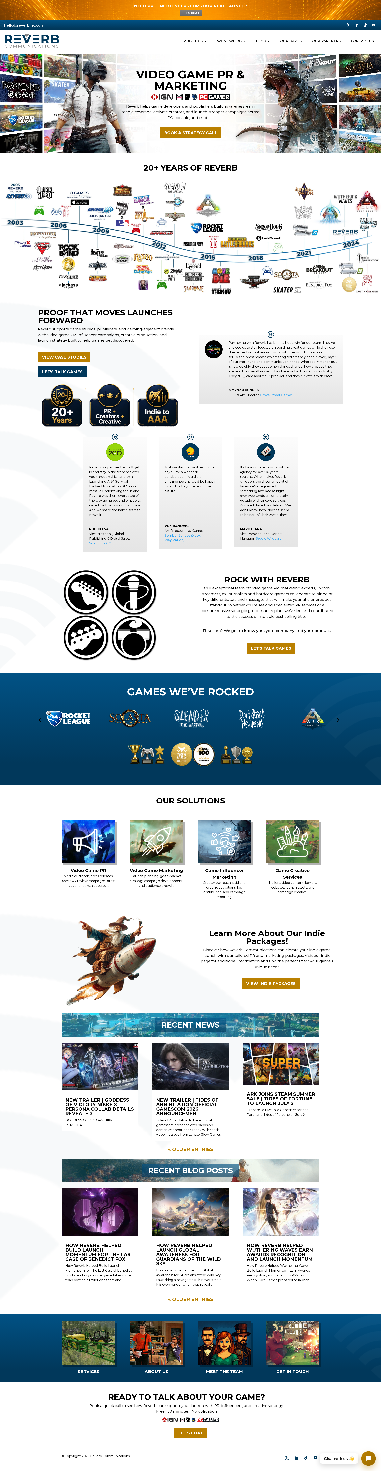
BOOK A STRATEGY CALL (190, 132)
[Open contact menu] (368, 1458)
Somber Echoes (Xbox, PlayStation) (183, 538)
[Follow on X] (348, 25)
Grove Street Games (276, 395)
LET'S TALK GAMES (62, 371)
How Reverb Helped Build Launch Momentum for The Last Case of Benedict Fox (99, 1252)
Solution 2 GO (100, 543)
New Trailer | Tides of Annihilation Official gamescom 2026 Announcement (187, 1106)
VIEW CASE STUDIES (64, 357)
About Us (193, 41)
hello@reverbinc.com (24, 25)
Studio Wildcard (269, 538)
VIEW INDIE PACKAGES (271, 983)
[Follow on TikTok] (365, 25)
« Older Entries (190, 1149)
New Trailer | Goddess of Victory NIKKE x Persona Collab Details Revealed (99, 1106)
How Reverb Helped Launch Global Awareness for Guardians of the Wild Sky (188, 1254)
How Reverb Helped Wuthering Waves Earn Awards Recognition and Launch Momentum (280, 1252)
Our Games (291, 41)
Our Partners (326, 41)
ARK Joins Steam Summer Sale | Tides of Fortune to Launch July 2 (281, 1098)
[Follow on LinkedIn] (357, 25)
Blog (261, 41)
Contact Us (362, 41)
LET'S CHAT (191, 13)
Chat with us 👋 (339, 1458)
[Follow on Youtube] (373, 25)
